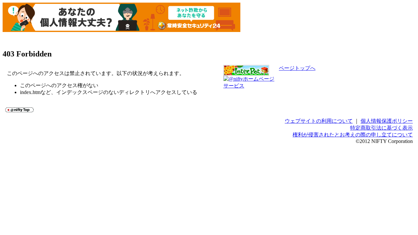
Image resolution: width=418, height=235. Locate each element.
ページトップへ (297, 68)
